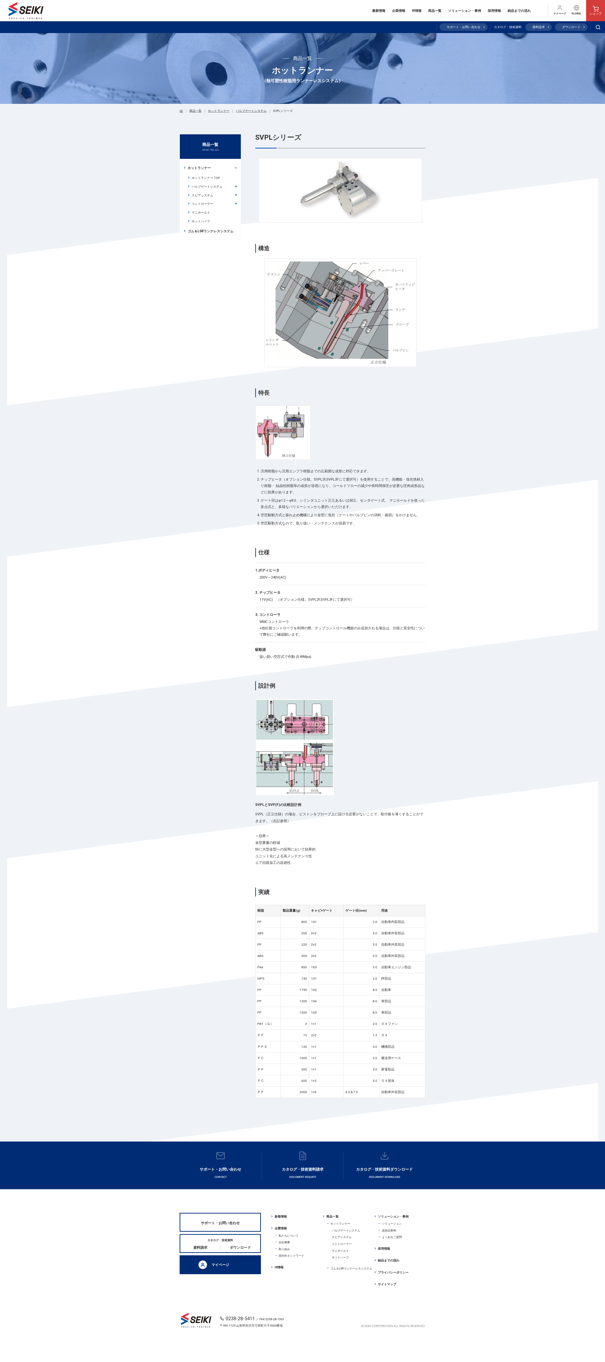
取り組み (284, 1249)
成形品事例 (389, 1230)
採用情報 (494, 11)
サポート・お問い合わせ (463, 27)
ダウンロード (571, 27)
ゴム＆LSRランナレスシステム (210, 231)
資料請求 (538, 27)
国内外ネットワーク (291, 1255)
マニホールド (201, 212)
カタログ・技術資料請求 (303, 1173)
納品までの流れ (519, 11)
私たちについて (288, 1235)
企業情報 (398, 11)
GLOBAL (576, 13)
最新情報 (378, 11)
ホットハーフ (201, 221)
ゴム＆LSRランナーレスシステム (351, 1268)
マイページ (559, 13)
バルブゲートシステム (251, 111)
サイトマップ (387, 1284)
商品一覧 (434, 11)
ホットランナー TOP (206, 178)
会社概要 (284, 1242)
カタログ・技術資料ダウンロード (384, 1173)
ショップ (595, 13)
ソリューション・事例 (464, 11)
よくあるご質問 (392, 1237)
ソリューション (392, 1223)
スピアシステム (202, 195)
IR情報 (417, 11)
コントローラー (202, 204)
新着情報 (281, 1216)
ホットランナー (218, 111)
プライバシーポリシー (393, 1272)
